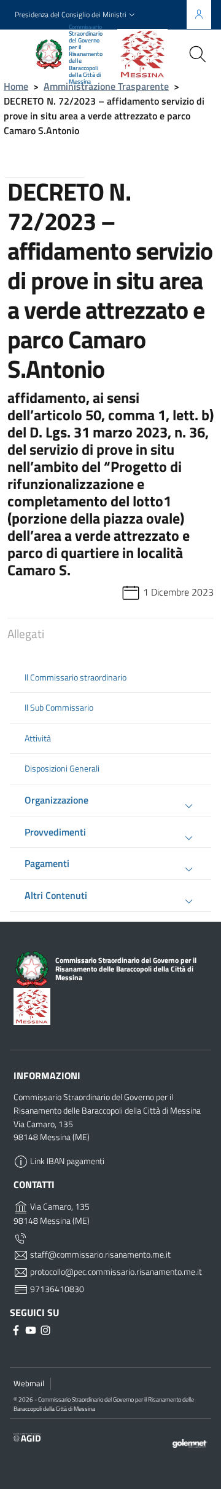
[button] (76, 15)
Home (16, 86)
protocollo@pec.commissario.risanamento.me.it (115, 1272)
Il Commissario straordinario (75, 677)
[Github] (32, 1329)
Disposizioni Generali (62, 768)
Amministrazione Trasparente (106, 86)
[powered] (190, 1442)
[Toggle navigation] (21, 53)
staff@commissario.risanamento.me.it (99, 1254)
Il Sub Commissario (59, 707)
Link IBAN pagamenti (66, 1161)
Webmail (29, 1383)
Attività (38, 738)
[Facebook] (17, 1329)
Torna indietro (54, 164)
